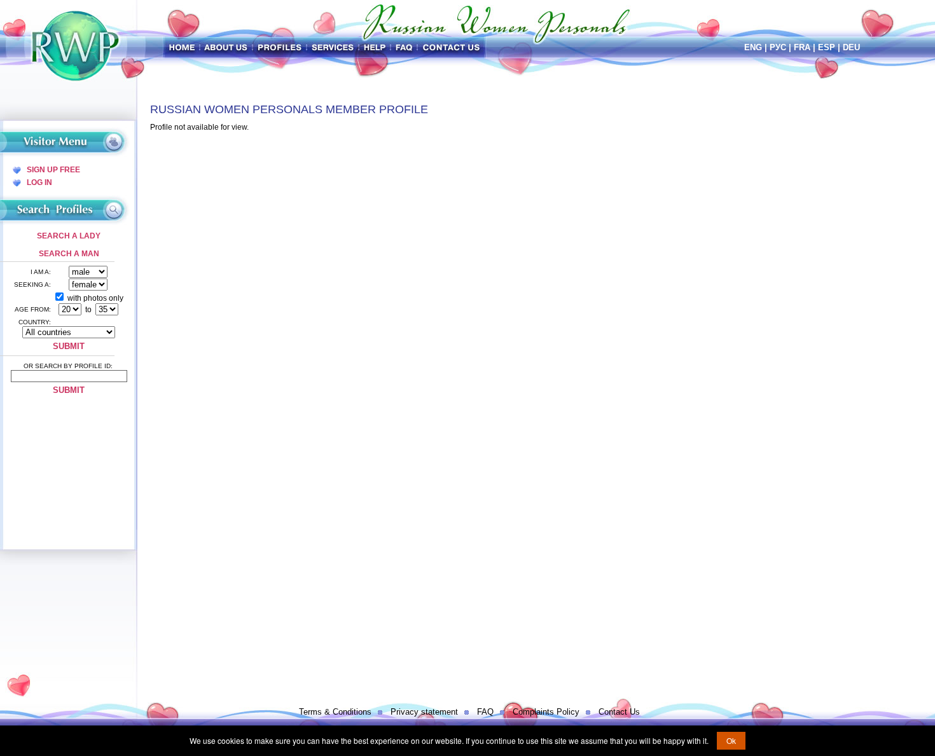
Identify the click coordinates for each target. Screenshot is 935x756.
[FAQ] (404, 47)
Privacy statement (424, 712)
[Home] (182, 47)
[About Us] (226, 47)
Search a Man (69, 253)
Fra (802, 47)
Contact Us (619, 712)
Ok (731, 740)
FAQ (485, 712)
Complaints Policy (546, 712)
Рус (778, 47)
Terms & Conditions (335, 712)
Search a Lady (68, 235)
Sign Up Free (53, 169)
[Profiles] (280, 47)
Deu (851, 47)
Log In (39, 182)
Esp (826, 47)
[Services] (333, 47)
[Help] (375, 47)
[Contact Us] (452, 47)
